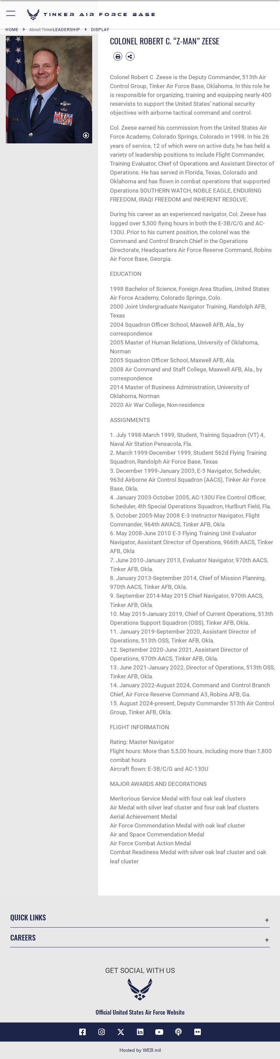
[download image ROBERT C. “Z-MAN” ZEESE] (86, 135)
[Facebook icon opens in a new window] (82, 1032)
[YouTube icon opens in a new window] (159, 1032)
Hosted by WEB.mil (140, 1050)
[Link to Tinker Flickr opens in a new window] (198, 1032)
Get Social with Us (140, 970)
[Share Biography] (130, 56)
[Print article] (117, 56)
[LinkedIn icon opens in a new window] (140, 1032)
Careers (23, 937)
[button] (11, 14)
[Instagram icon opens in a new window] (102, 1032)
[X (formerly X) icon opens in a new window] (121, 1032)
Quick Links (28, 917)
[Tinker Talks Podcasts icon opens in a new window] (178, 1032)
